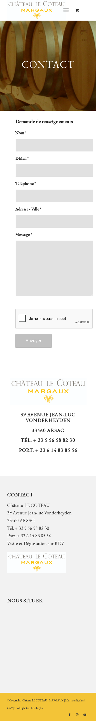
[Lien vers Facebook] (69, 714)
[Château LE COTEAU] (39, 10)
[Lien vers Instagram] (77, 714)
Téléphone (25, 183)
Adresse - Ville (28, 209)
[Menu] (66, 10)
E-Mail (22, 158)
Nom (20, 132)
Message (23, 234)
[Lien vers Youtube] (85, 714)
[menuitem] (67, 10)
